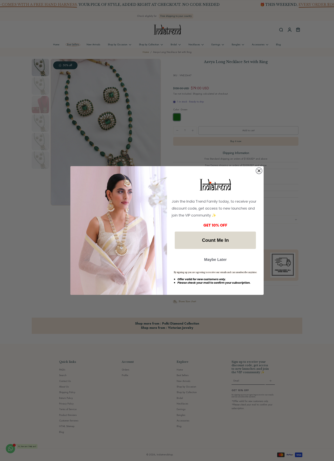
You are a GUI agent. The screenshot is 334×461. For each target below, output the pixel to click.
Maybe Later (215, 259)
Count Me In (215, 240)
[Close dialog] (259, 171)
